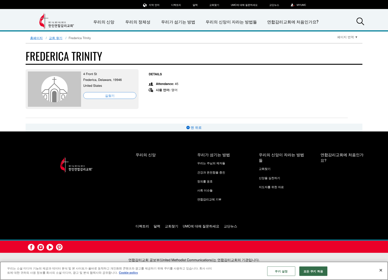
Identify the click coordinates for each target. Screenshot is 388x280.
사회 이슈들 (205, 190)
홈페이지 (36, 38)
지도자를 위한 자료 (271, 187)
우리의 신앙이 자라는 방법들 (231, 22)
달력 (195, 5)
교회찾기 (214, 5)
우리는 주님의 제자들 (211, 163)
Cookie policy (128, 272)
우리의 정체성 (137, 22)
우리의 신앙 (146, 154)
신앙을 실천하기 (269, 178)
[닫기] (381, 270)
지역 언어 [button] (154, 5)
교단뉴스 (274, 5)
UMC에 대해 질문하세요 (244, 5)
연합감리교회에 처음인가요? (292, 22)
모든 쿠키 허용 (313, 271)
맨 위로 (196, 127)
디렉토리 (176, 5)
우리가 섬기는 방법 (178, 22)
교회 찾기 (55, 38)
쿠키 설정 (281, 271)
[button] (360, 22)
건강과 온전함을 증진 (211, 172)
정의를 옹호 (205, 181)
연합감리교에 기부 (209, 199)
